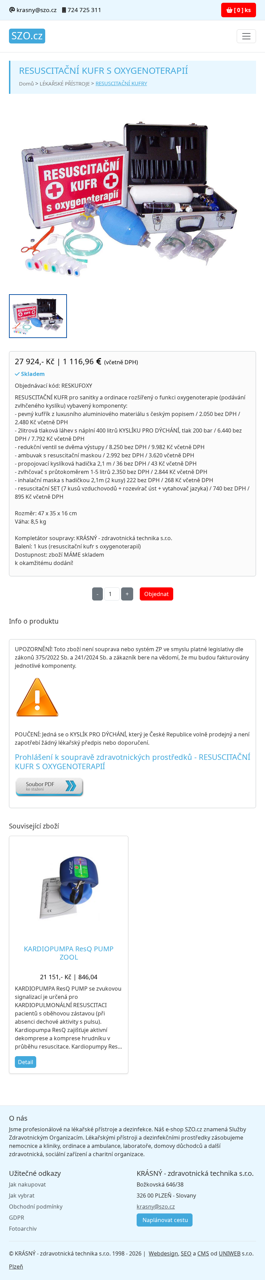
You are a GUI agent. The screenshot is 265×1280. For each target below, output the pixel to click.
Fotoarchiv (23, 1228)
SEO (186, 1253)
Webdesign (163, 1253)
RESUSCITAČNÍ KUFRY (121, 83)
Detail (25, 1062)
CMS (203, 1253)
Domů (26, 83)
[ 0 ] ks (242, 10)
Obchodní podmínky (35, 1206)
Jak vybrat (22, 1195)
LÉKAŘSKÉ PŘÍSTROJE (65, 83)
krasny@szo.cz (36, 10)
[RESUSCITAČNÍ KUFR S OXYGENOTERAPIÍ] (130, 198)
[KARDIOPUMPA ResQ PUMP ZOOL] (68, 887)
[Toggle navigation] (246, 36)
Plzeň (16, 1266)
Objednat (156, 594)
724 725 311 (84, 10)
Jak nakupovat (27, 1184)
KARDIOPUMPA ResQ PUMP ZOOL (69, 953)
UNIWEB (230, 1253)
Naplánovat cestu (164, 1220)
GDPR (16, 1217)
